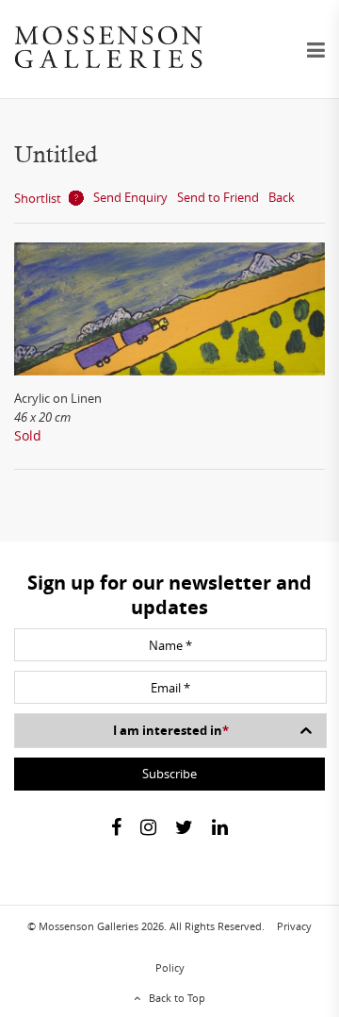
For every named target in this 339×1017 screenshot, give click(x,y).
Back (281, 197)
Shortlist (37, 198)
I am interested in (171, 730)
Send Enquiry (130, 197)
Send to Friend (218, 197)
